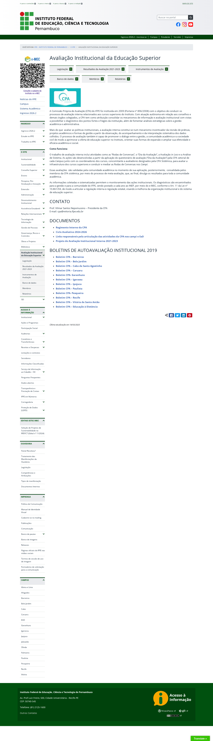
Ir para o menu (44, 3)
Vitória (24, 674)
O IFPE (72, 47)
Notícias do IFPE (28, 99)
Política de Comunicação (31, 504)
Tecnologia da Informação (33, 221)
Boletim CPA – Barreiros (70, 256)
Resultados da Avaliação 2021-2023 (33, 267)
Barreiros (25, 598)
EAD (23, 620)
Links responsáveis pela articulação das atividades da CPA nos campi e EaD (100, 236)
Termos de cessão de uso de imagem (32, 560)
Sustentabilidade (33, 164)
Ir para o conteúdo (27, 3)
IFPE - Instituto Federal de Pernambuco (50, 47)
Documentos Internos (30, 486)
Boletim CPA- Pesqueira (69, 293)
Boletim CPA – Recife (68, 297)
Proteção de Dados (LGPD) (33, 409)
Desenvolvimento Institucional (33, 201)
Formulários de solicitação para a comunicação (32, 568)
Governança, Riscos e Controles (33, 234)
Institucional (33, 159)
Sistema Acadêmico (30, 108)
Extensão (33, 189)
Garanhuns (26, 625)
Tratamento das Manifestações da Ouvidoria (29, 459)
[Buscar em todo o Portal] (190, 17)
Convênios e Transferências (33, 340)
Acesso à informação (27, 311)
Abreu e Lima (27, 587)
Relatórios (26, 293)
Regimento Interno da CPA (71, 227)
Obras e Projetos (28, 241)
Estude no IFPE (33, 136)
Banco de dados (29, 282)
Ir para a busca (59, 3)
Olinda (24, 647)
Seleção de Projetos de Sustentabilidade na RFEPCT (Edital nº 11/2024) (32, 430)
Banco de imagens (29, 539)
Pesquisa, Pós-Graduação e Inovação (33, 182)
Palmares (25, 652)
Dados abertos (27, 383)
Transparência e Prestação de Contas (33, 389)
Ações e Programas (29, 322)
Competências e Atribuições (28, 474)
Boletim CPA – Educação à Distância (77, 306)
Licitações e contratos (30, 352)
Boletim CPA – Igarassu (69, 279)
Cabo (23, 609)
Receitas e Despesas (33, 347)
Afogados (25, 592)
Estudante (165, 37)
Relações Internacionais (33, 213)
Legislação (27, 261)
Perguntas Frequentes (30, 377)
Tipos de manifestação (31, 481)
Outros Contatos (28, 713)
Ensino (33, 175)
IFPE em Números (29, 396)
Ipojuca (24, 636)
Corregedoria (33, 402)
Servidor (177, 37)
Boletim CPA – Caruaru (69, 270)
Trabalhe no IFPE (33, 141)
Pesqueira (25, 663)
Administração (33, 194)
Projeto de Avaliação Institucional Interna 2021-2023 (87, 241)
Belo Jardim (26, 603)
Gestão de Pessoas (33, 227)
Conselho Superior (33, 170)
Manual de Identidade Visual (30, 511)
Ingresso (26, 123)
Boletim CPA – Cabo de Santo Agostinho (79, 265)
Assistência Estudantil (33, 208)
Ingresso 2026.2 (28, 113)
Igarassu (25, 631)
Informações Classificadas (32, 363)
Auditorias (33, 333)
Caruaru (24, 614)
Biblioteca (33, 246)
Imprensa (189, 37)
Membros (26, 288)
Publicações (26, 523)
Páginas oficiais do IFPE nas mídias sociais (33, 552)
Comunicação (27, 528)
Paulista (24, 658)
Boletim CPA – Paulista (69, 288)
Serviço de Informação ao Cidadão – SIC (33, 370)
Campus (153, 37)
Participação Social (29, 328)
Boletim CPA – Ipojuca (69, 284)
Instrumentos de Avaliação (29, 276)
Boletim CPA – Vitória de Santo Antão (77, 302)
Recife (24, 669)
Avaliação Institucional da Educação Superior (33, 254)
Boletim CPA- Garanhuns (70, 275)
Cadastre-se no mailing (31, 517)
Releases (25, 545)
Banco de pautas (33, 534)
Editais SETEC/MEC (30, 420)
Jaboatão (25, 641)
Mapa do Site (187, 3)
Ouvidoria (26, 443)
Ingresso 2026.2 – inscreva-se (134, 37)
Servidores (26, 358)
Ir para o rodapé (75, 3)
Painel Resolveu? (28, 451)
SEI (31, 299)
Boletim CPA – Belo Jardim (71, 261)
